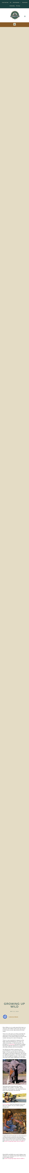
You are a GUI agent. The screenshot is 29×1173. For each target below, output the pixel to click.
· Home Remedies (15, 2)
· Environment (24, 2)
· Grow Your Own (5, 2)
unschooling (11, 1044)
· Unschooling (12, 5)
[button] (3, 15)
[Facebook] (25, 13)
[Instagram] (25, 16)
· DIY (10, 2)
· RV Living (18, 5)
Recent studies (6, 1104)
